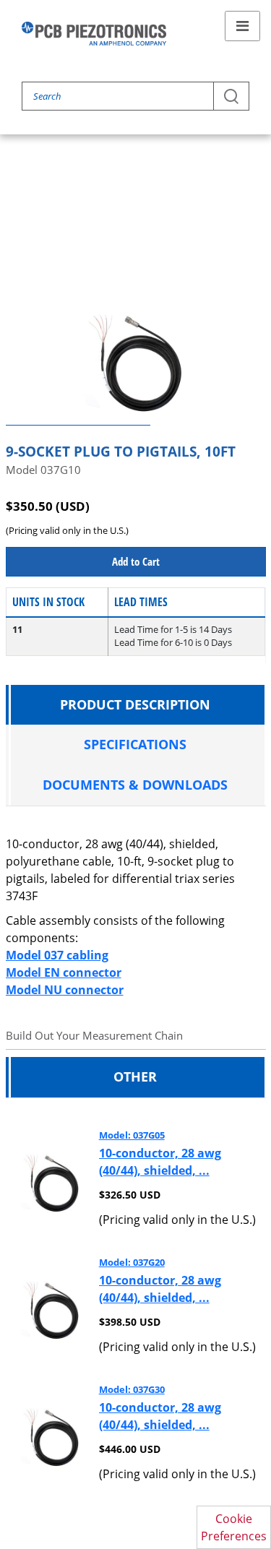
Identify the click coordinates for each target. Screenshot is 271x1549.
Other (135, 1076)
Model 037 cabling (57, 955)
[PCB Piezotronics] (94, 34)
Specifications (135, 744)
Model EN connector (63, 972)
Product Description (135, 704)
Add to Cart (136, 561)
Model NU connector (65, 990)
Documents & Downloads (135, 784)
